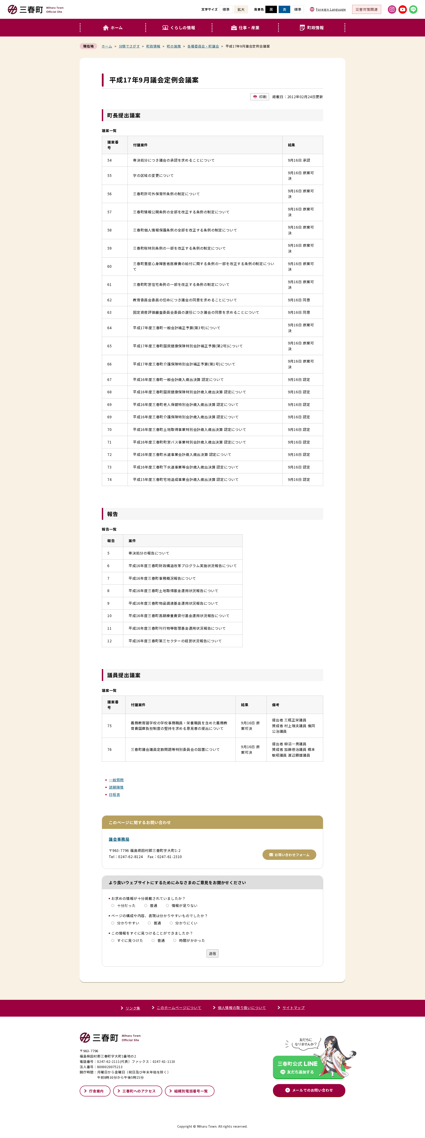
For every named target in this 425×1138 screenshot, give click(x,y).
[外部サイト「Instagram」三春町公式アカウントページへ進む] (392, 9)
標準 (297, 9)
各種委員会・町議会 (203, 46)
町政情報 (315, 27)
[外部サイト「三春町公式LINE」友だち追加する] (309, 1058)
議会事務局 (119, 839)
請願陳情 (116, 787)
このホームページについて (179, 1007)
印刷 (263, 96)
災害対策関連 (366, 9)
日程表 (114, 794)
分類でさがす (129, 46)
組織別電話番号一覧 (191, 1091)
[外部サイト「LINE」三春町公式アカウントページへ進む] (413, 9)
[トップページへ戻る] (36, 12)
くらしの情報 (182, 27)
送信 (212, 953)
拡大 (241, 9)
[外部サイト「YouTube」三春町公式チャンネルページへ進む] (402, 9)
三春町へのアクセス (139, 1091)
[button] (179, 27)
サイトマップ (293, 1007)
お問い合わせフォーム (292, 854)
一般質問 (116, 779)
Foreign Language (331, 9)
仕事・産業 (249, 27)
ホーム (117, 27)
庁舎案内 (96, 1091)
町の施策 (174, 46)
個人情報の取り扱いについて (242, 1007)
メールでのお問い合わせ (312, 1090)
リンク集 (133, 1008)
